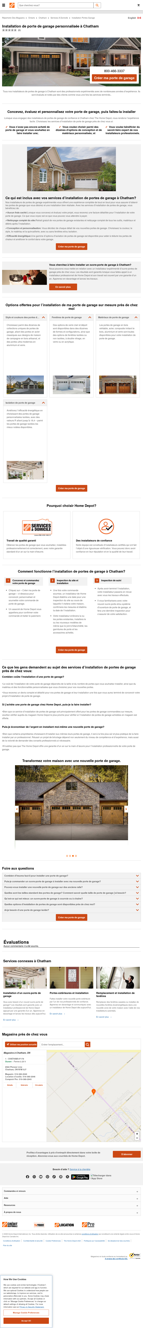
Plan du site (7, 1245)
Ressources (9, 1205)
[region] (26, 1301)
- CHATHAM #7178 (14, 1058)
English (132, 17)
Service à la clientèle (80, 1169)
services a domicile (59, 17)
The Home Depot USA (72, 1241)
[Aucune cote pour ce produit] (10, 30)
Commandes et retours (15, 1191)
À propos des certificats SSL (116, 1259)
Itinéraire (24, 1085)
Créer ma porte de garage (114, 77)
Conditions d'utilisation (11, 1241)
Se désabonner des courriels (119, 1241)
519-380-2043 (25, 1079)
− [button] (137, 1138)
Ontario (31, 17)
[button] (3, 5)
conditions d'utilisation (90, 1234)
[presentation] (17, 809)
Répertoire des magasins (13, 17)
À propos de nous (12, 1212)
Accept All (26, 1320)
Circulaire (39, 1085)
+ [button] (137, 1134)
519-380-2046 (29, 1076)
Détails (10, 1085)
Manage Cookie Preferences (26, 1312)
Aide (6, 1198)
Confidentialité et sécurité (33, 1241)
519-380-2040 (21, 1074)
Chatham (43, 17)
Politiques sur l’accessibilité (94, 1241)
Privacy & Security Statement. (32, 1307)
